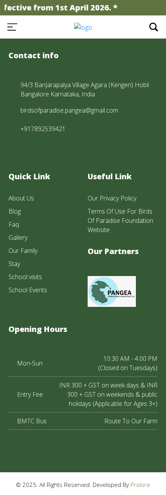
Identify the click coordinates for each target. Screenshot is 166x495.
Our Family (22, 250)
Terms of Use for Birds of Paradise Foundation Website (120, 220)
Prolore (140, 484)
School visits (25, 277)
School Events (27, 290)
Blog (14, 211)
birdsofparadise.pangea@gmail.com (69, 110)
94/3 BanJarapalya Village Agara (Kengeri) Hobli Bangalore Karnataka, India (84, 89)
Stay (14, 263)
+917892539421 (43, 129)
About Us (21, 198)
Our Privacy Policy (112, 198)
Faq (13, 224)
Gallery (17, 237)
